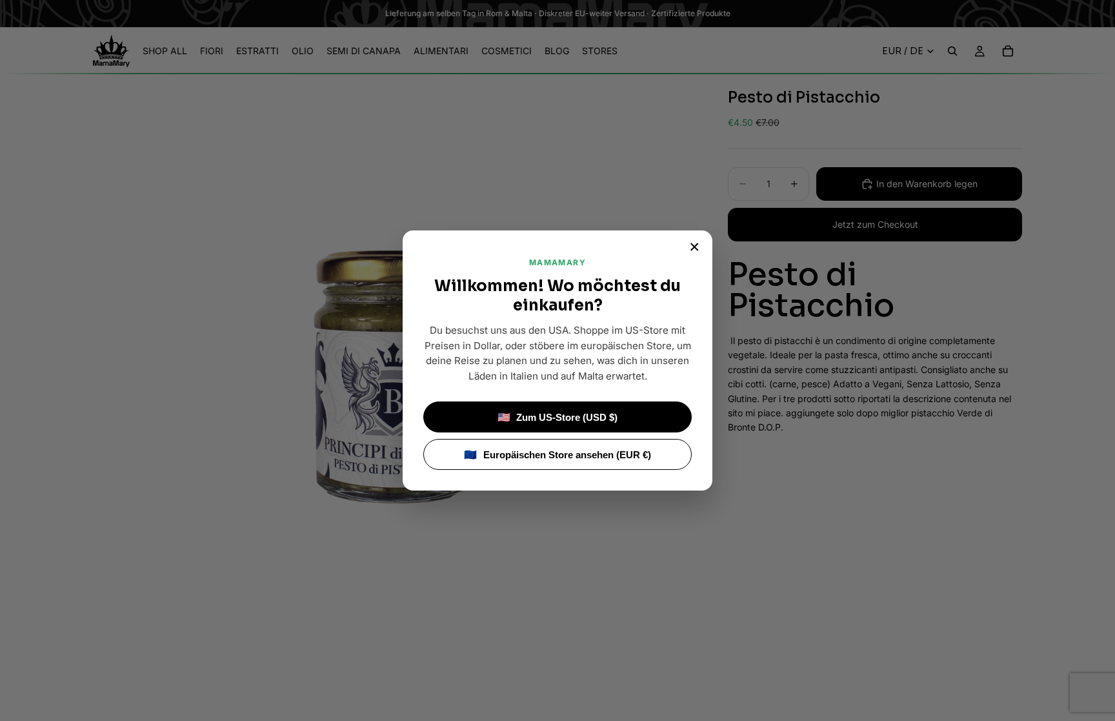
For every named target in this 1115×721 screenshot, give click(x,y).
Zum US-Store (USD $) (557, 417)
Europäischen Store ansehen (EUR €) (557, 454)
